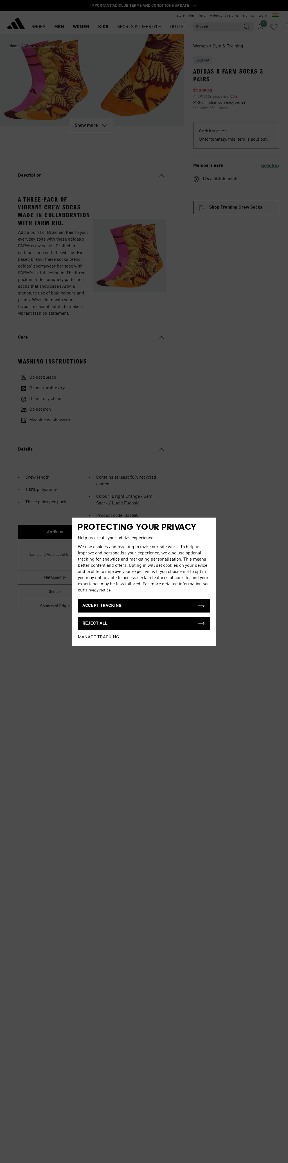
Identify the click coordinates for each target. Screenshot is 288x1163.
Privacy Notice (98, 590)
